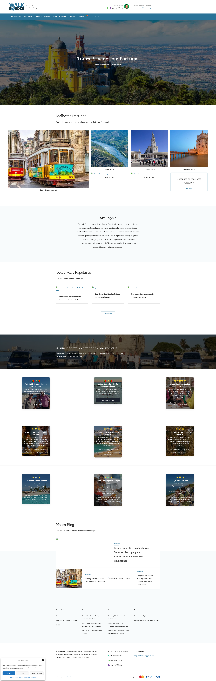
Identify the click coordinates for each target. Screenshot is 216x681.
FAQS (58, 625)
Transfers (47, 16)
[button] (43, 660)
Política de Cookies (14, 677)
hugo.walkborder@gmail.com (144, 656)
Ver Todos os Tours (108, 400)
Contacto (81, 16)
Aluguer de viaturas (59, 16)
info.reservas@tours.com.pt (142, 8)
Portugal (117, 544)
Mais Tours (108, 314)
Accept (8, 673)
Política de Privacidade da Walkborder (27, 677)
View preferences (37, 673)
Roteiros (37, 16)
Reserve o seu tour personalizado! (67, 620)
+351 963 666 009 (117, 8)
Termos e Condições (140, 616)
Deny (22, 673)
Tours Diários (27, 16)
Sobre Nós (72, 16)
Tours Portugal (30, 5)
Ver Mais (189, 188)
